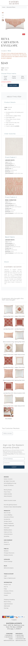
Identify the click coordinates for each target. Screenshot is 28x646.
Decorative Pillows (11, 7)
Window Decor (8, 521)
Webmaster (7, 606)
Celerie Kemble (8, 494)
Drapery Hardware (8, 523)
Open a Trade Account (9, 578)
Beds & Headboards (9, 525)
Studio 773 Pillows (8, 485)
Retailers (6, 550)
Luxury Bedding (8, 515)
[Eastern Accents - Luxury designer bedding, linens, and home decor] (14, 2)
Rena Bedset (8, 418)
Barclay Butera (8, 489)
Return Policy (7, 601)
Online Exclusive (8, 534)
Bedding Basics (8, 530)
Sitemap (6, 608)
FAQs (5, 589)
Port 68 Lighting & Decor (10, 504)
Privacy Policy (10, 453)
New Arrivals (7, 512)
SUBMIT (14, 467)
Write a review (7, 433)
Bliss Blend (22, 77)
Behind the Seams (8, 568)
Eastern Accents (8, 479)
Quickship (6, 536)
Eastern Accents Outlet (10, 500)
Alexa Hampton (8, 496)
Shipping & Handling (9, 599)
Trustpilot (14, 619)
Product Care (7, 584)
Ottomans (6, 527)
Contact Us (7, 544)
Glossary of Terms (8, 591)
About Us (6, 542)
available (17, 126)
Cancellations (7, 593)
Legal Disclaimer (8, 603)
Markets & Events (8, 555)
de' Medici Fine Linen (9, 481)
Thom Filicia (7, 492)
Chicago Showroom (9, 553)
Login (5, 576)
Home (3, 7)
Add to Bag (13, 85)
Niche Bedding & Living (10, 483)
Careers (6, 595)
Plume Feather (14, 77)
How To (6, 586)
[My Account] (24, 3)
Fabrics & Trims (8, 532)
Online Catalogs (8, 561)
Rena (9, 50)
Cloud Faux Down (5, 78)
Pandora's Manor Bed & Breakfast (12, 507)
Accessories (7, 519)
